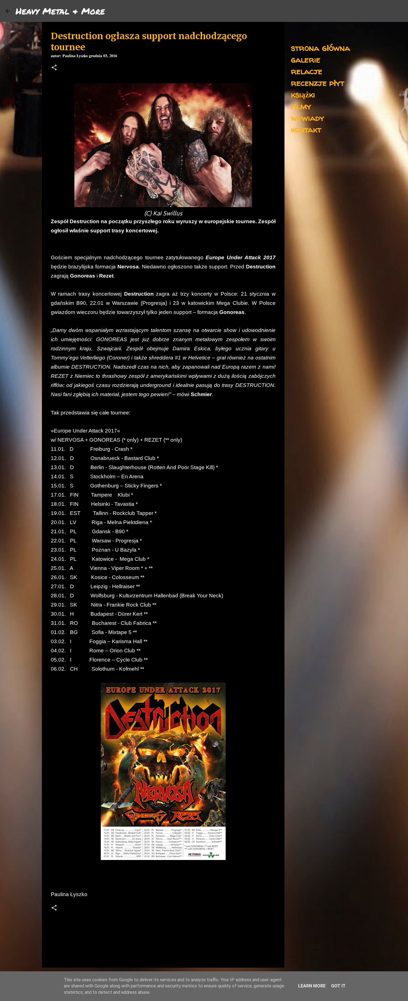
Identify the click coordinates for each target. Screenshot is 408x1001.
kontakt (306, 129)
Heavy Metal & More (60, 10)
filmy (301, 106)
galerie (305, 59)
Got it (338, 986)
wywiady (307, 117)
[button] (54, 68)
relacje (306, 71)
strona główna (320, 47)
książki (303, 94)
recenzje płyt (317, 82)
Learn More (312, 986)
